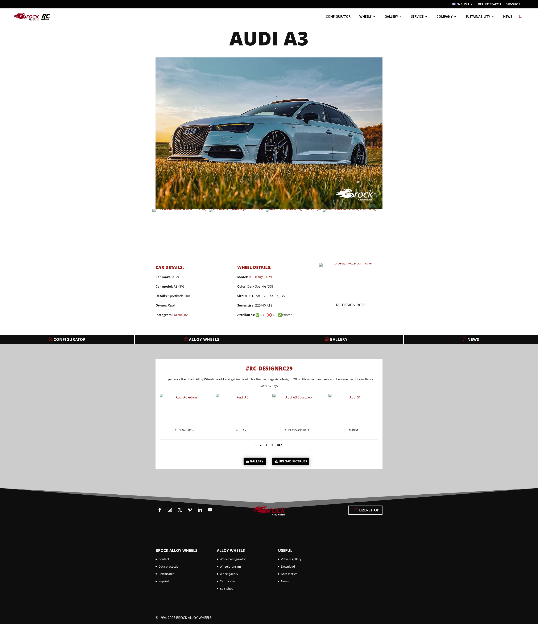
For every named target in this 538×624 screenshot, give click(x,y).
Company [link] (444, 16)
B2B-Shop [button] (369, 509)
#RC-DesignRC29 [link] (269, 368)
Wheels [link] (365, 16)
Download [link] (288, 566)
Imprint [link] (163, 581)
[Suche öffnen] (520, 16)
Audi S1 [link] (353, 430)
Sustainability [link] (477, 16)
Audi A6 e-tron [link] (184, 430)
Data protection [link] (169, 566)
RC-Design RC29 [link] (260, 277)
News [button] (473, 339)
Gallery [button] (339, 339)
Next (280, 444)
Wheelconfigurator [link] (233, 559)
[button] (160, 510)
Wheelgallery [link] (229, 574)
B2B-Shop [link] (513, 4)
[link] (462, 5)
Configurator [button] (70, 339)
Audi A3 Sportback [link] (297, 430)
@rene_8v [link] (180, 315)
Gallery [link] (391, 16)
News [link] (507, 16)
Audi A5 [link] (241, 430)
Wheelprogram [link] (230, 566)
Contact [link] (163, 559)
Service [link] (417, 16)
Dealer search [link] (489, 4)
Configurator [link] (338, 16)
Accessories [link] (289, 574)
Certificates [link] (166, 574)
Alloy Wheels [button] (204, 339)
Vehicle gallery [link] (291, 559)
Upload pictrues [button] (293, 461)
